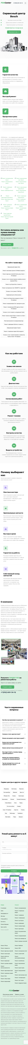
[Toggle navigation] (25, 3)
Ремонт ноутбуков (19, 920)
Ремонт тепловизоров (20, 977)
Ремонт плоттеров (19, 980)
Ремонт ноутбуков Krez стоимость (14, 284)
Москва (12, 799)
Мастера (3, 916)
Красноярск (5, 799)
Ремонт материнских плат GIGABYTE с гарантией (13, 288)
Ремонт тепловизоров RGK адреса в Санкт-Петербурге (14, 307)
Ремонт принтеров (19, 928)
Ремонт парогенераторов (7, 970)
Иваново (15, 792)
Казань (14, 795)
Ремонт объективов (5, 978)
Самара (19, 806)
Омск (15, 802)
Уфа (6, 813)
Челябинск (20, 813)
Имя (3, 842)
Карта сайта (4, 927)
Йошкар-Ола (7, 795)
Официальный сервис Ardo (14, 267)
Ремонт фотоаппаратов (20, 938)
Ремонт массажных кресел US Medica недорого (14, 270)
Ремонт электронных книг (21, 975)
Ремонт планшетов (5, 948)
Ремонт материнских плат (21, 951)
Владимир (6, 788)
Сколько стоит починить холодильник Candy (13, 312)
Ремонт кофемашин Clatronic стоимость (13, 324)
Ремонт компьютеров (20, 926)
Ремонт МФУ (18, 948)
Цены (2, 910)
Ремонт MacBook (19, 945)
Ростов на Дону (10, 806)
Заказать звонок (7, 244)
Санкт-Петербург (7, 809)
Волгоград (14, 788)
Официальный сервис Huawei (14, 327)
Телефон (4, 847)
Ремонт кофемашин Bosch (7, 190)
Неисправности (4, 913)
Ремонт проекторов (19, 967)
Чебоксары (12, 813)
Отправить (14, 870)
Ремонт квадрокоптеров (20, 983)
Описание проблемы (6, 853)
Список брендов (4, 924)
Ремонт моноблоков (19, 960)
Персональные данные (8, 994)
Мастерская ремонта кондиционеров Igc (13, 320)
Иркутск (22, 792)
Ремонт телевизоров (20, 917)
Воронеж (21, 788)
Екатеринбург (7, 792)
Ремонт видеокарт (5, 960)
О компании (3, 908)
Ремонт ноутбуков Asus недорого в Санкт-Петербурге (14, 299)
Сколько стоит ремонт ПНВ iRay (13, 291)
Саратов (16, 809)
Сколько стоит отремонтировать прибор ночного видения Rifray (14, 280)
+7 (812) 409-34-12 (18, 3)
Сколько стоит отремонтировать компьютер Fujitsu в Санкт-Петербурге (14, 335)
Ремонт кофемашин (19, 923)
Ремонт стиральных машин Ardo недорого (14, 331)
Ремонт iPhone (4, 945)
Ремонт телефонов (19, 915)
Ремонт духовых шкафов (6, 963)
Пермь (20, 802)
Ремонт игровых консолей (21, 941)
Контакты (3, 921)
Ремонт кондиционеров (20, 935)
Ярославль (7, 816)
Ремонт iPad (4, 976)
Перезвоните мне (13, 32)
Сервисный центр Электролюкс (13, 294)
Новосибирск (8, 802)
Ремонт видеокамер (5, 981)
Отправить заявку (7, 687)
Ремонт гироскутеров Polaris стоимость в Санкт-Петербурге (13, 316)
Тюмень (23, 809)
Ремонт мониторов (5, 953)
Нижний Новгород (21, 799)
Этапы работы (4, 919)
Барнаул (21, 816)
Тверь (14, 816)
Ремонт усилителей (19, 953)
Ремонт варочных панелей (7, 951)
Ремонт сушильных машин (7, 973)
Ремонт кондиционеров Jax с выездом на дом (14, 303)
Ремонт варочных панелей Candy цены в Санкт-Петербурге (14, 274)
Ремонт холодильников (20, 908)
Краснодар (21, 795)
